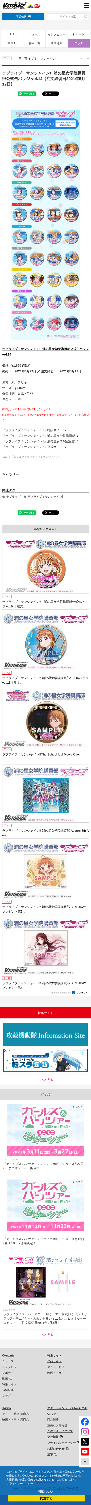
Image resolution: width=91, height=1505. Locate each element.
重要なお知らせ (57, 1425)
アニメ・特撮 (55, 1367)
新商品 (6, 1408)
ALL (12, 34)
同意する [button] (46, 1498)
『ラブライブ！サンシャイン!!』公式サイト (32, 447)
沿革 (50, 1454)
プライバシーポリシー (61, 1442)
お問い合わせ (55, 1448)
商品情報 (53, 1419)
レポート (78, 34)
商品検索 (21, 16)
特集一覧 (34, 43)
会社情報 (53, 1436)
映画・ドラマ (55, 1372)
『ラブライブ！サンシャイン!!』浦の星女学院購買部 (38, 436)
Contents (8, 1355)
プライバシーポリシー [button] (20, 1483)
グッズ (78, 43)
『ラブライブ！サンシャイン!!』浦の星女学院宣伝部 (38, 441)
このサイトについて (60, 1431)
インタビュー (56, 34)
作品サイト (54, 1361)
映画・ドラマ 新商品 (15, 1419)
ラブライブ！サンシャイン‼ (46, 496)
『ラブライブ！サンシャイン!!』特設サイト (32, 430)
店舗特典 (56, 43)
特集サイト (9, 1384)
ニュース (34, 34)
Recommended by (61, 992)
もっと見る (45, 1079)
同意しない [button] (45, 1491)
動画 (10, 43)
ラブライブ (13, 496)
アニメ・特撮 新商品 (15, 1414)
